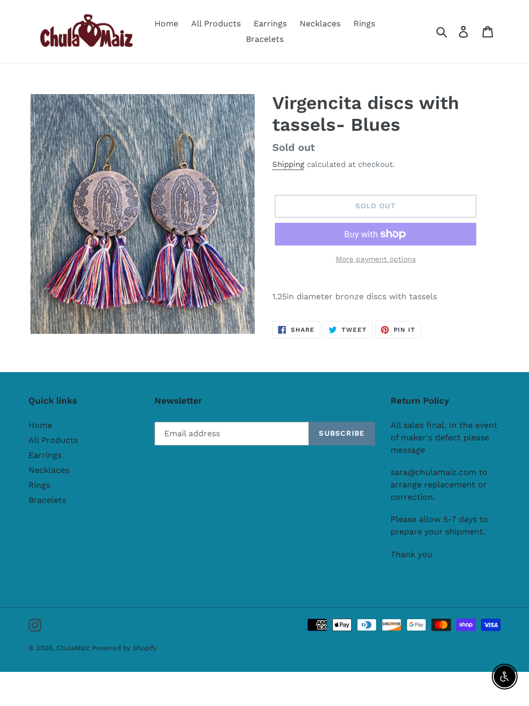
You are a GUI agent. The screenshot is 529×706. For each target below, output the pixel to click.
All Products (53, 440)
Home (40, 425)
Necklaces (48, 470)
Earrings (44, 455)
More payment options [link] (376, 259)
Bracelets (47, 500)
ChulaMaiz (72, 648)
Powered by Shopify (124, 648)
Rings (39, 485)
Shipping (288, 164)
